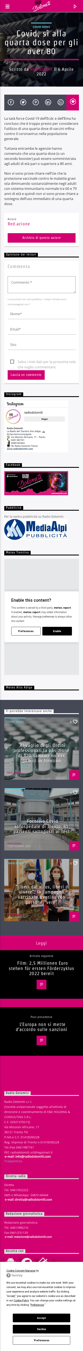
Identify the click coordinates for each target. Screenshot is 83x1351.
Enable (57, 631)
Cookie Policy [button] (21, 1300)
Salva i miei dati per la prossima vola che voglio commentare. (47, 362)
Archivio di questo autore (41, 237)
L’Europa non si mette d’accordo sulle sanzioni (41, 1027)
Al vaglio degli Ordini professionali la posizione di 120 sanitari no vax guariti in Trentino (41, 753)
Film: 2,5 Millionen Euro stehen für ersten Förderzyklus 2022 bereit (41, 968)
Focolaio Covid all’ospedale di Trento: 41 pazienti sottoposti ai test (41, 826)
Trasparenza (13, 1161)
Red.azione (41, 69)
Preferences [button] (37, 1304)
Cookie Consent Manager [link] (21, 1270)
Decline (41, 1329)
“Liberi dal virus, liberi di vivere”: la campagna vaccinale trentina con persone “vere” (43, 894)
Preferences (41, 1340)
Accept (41, 1318)
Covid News (41, 27)
